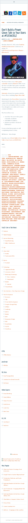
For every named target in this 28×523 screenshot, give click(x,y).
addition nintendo (13, 156)
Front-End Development (11, 302)
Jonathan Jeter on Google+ (5, 13)
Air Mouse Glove (11, 158)
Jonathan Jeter (14, 9)
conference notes (7, 165)
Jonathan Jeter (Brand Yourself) (11, 379)
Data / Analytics (11, 277)
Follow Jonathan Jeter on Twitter (15, 13)
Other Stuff (6, 251)
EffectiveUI (5, 52)
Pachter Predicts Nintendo (17, 188)
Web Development (8, 294)
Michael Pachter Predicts (17, 183)
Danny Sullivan (7, 397)
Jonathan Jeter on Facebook (10, 13)
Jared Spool (6, 422)
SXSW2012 (4, 208)
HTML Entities (7, 355)
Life (4, 247)
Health (7, 253)
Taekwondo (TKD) (9, 256)
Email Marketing (9, 240)
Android (9, 284)
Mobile (7, 281)
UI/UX (9, 155)
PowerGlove (15, 99)
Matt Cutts (6, 411)
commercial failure (13, 164)
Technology (6, 267)
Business (6, 231)
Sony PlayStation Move (8, 195)
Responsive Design (10, 319)
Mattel (15, 83)
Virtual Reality (8, 286)
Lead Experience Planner (16, 50)
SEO (6, 321)
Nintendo (4, 93)
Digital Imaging (7, 234)
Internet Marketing (8, 238)
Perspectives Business (8, 190)
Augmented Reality (10, 269)
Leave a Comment (8, 41)
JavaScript (7, 309)
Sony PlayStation (19, 194)
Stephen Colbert (14, 204)
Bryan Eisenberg (8, 393)
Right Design (5, 192)
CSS (6, 299)
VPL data (12, 215)
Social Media (8, 324)
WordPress (8, 329)
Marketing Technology (11, 274)
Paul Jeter (6, 425)
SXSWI (9, 208)
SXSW (11, 206)
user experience (16, 211)
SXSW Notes (17, 206)
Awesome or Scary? (10, 272)
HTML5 (7, 307)
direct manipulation (12, 169)
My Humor (6, 383)
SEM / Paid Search (10, 243)
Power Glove (20, 190)
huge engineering (14, 176)
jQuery (7, 311)
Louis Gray (6, 408)
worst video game (7, 219)
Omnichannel (10, 279)
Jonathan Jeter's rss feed (24, 13)
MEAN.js (6, 365)
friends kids (13, 171)
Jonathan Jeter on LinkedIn (19, 13)
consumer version (19, 165)
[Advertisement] (14, 440)
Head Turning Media (9, 376)
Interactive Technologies (9, 178)
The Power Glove (13, 210)
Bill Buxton (10, 160)
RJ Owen (5, 50)
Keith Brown (7, 404)
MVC (6, 316)
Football (7, 262)
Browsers (7, 297)
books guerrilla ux (13, 162)
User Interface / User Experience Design (14, 291)
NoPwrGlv (5, 188)
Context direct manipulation (10, 167)
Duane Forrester (8, 400)
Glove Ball (13, 172)
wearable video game (18, 217)
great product (14, 174)
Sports (5, 260)
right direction (15, 192)
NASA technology (7, 185)
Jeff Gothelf (13, 180)
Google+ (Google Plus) (11, 304)
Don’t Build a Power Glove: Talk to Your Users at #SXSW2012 (14, 32)
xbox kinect (13, 220)
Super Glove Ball (19, 95)
